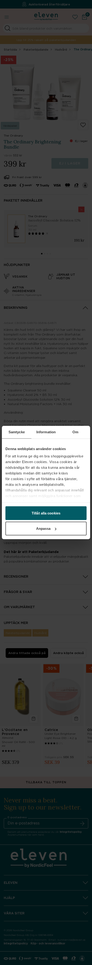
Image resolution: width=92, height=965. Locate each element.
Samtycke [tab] (16, 432)
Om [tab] (75, 432)
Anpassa (43, 529)
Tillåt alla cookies (46, 513)
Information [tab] (46, 432)
